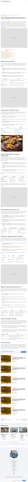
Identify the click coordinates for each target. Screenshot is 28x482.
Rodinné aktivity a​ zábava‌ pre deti (6, 54)
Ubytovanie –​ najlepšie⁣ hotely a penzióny (6, 55)
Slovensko (5, 16)
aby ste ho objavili (19, 22)
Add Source (24, 480)
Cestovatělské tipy (14, 461)
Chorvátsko (14, 462)
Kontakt (14, 473)
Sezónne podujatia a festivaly (5, 57)
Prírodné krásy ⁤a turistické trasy (5, 52)
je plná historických (19, 63)
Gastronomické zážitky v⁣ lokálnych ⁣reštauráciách (8, 53)
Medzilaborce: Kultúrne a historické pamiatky (6, 419)
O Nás (14, 472)
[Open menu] (26, 1)
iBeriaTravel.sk (3, 19)
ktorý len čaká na (12, 22)
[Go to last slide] (2, 435)
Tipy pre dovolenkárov (14, 466)
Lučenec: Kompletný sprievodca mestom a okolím (22, 436)
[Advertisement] (14, 8)
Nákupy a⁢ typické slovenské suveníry (6, 56)
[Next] (26, 435)
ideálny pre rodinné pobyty (16, 247)
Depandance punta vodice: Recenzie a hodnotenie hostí (21, 419)
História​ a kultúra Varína (4, 51)
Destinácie (2, 16)
